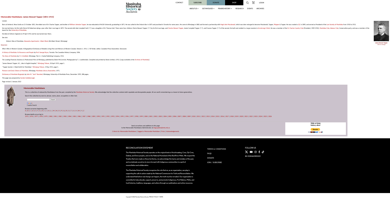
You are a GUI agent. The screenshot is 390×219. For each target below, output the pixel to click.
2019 (236, 116)
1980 (50, 116)
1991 (103, 116)
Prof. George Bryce (42, 52)
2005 (169, 116)
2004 (165, 116)
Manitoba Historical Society (85, 92)
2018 (231, 116)
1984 (69, 116)
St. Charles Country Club (295, 28)
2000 (146, 116)
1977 (36, 116)
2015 (217, 116)
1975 (26, 116)
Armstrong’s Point (264, 28)
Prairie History (224, 9)
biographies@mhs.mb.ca (161, 128)
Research (240, 9)
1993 (112, 116)
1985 (74, 116)
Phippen (276, 24)
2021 (246, 116)
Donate (216, 3)
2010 (193, 116)
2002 (155, 116)
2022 (251, 116)
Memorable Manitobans (11, 17)
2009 (189, 116)
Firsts (163, 131)
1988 (88, 116)
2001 (150, 116)
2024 (260, 116)
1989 (93, 116)
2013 (208, 116)
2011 (198, 116)
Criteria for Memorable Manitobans (124, 131)
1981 (55, 116)
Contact (179, 3)
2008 (184, 116)
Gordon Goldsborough (27, 78)
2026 (270, 116)
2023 (255, 116)
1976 (31, 116)
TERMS (161, 197)
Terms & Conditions (216, 149)
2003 (160, 116)
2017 (227, 116)
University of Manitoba (18, 30)
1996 (126, 116)
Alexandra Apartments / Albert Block (36, 41)
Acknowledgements (172, 131)
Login (261, 3)
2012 (203, 116)
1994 (117, 116)
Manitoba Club (324, 28)
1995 (122, 116)
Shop (234, 3)
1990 (98, 116)
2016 (222, 116)
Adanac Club (334, 28)
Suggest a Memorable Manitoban (149, 131)
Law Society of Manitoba (335, 24)
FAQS (209, 154)
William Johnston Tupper (78, 24)
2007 (179, 116)
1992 (107, 116)
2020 (241, 116)
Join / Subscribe (214, 163)
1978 (41, 116)
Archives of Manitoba (142, 60)
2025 (265, 116)
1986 (79, 116)
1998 (136, 116)
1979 (45, 116)
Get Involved (207, 9)
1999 (141, 116)
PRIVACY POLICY (154, 197)
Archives (260, 9)
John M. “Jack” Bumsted (35, 74)
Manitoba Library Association (45, 71)
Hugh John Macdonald (227, 24)
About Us (193, 9)
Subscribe (198, 3)
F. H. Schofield (23, 56)
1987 (84, 116)
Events (250, 9)
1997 (131, 116)
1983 (64, 116)
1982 (60, 116)
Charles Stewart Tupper (175, 28)
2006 (174, 116)
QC (299, 24)
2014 (212, 116)
